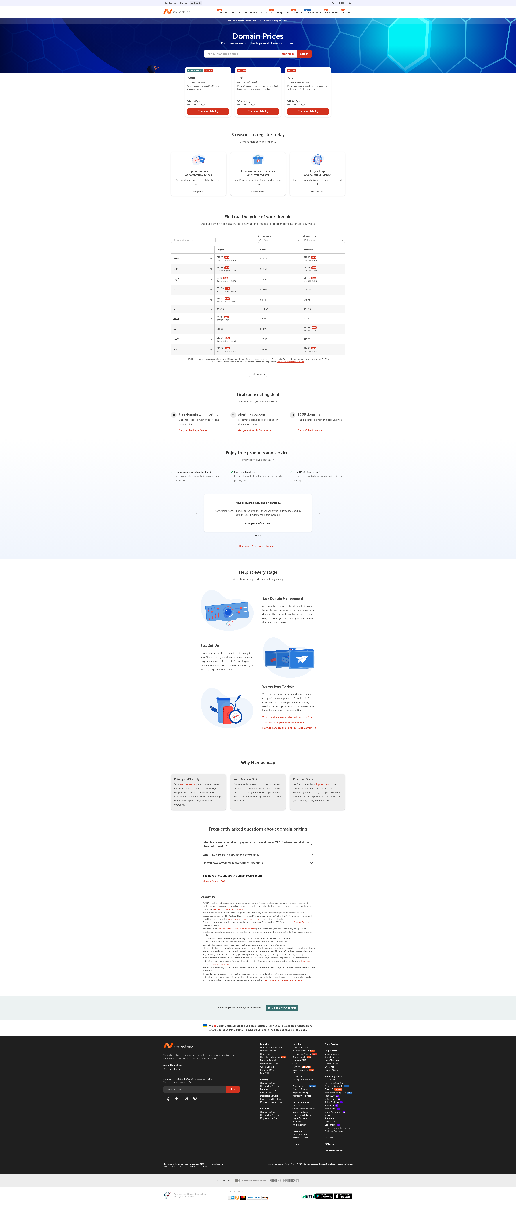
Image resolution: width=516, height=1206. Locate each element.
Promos (296, 1144)
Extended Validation (301, 1115)
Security (297, 12)
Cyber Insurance (303, 1070)
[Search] (350, 3)
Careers (329, 1137)
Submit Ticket (331, 1063)
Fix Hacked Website (304, 1054)
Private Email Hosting (270, 1099)
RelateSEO (331, 1096)
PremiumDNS (267, 1070)
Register (221, 249)
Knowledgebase (332, 1057)
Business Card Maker (335, 1131)
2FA (294, 1073)
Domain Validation (301, 1112)
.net (175, 269)
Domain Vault (301, 1057)
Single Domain (299, 1118)
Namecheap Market (269, 1063)
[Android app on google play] (324, 1196)
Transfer (308, 249)
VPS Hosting (266, 1092)
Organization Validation (303, 1109)
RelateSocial (332, 1099)
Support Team (323, 784)
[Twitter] (167, 1099)
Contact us (170, 3)
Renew (263, 249)
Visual (327, 1115)
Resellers (297, 1131)
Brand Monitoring (335, 1112)
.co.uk (176, 318)
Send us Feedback (334, 1150)
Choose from (309, 236)
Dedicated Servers (269, 1096)
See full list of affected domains (290, 362)
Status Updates (332, 1054)
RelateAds (331, 1105)
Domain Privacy (301, 922)
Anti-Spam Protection (302, 1080)
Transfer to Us (312, 12)
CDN (294, 1063)
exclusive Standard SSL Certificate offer (237, 929)
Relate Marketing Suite (338, 1092)
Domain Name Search (271, 1047)
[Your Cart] (333, 3)
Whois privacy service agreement (244, 919)
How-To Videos (332, 1060)
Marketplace (331, 1080)
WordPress (251, 12)
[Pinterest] (195, 1099)
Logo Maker (332, 1125)
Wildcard (296, 1121)
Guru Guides (331, 1044)
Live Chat (329, 1067)
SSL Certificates (300, 1102)
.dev (176, 339)
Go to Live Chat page (284, 1007)
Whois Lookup (267, 1067)
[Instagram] (186, 1099)
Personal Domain (268, 1060)
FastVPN (301, 1067)
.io (174, 289)
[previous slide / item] (196, 514)
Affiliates (329, 1144)
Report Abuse (331, 1070)
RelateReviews (333, 1102)
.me (175, 349)
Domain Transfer (268, 1051)
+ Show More (258, 374)
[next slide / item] (319, 514)
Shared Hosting (267, 1083)
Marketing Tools (279, 12)
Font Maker (330, 1121)
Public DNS (297, 1076)
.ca (174, 329)
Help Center (331, 12)
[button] (256, 535)
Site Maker (330, 1118)
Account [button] (346, 12)
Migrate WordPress (269, 1118)
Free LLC (333, 1089)
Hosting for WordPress (271, 1086)
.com (176, 258)
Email (263, 12)
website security (189, 784)
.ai (174, 309)
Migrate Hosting (300, 1092)
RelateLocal (332, 1109)
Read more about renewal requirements (282, 980)
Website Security (303, 1051)
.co (174, 300)
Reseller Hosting (268, 1089)
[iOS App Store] (343, 1196)
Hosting (236, 12)
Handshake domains (272, 1057)
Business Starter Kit (336, 1086)
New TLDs (265, 1054)
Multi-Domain (299, 1125)
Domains (223, 12)
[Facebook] (177, 1099)
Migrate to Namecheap (271, 1102)
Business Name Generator (337, 1128)
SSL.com (296, 1105)
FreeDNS (264, 1073)
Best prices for (265, 236)
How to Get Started (334, 1083)
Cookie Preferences (345, 1164)
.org (176, 279)
